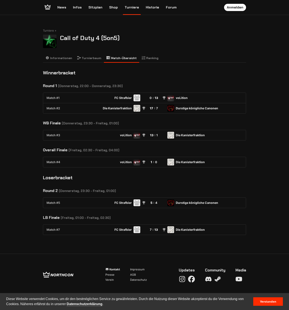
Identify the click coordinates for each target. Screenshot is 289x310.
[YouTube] (239, 279)
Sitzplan (95, 7)
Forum (171, 7)
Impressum (137, 269)
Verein (109, 279)
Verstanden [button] (268, 301)
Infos (77, 7)
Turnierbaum (91, 58)
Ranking (151, 58)
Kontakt (114, 269)
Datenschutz (138, 279)
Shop (113, 7)
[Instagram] (182, 279)
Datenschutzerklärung (84, 304)
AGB (133, 274)
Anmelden (235, 7)
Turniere (132, 7)
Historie (152, 7)
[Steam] (217, 279)
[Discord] (208, 279)
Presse (109, 274)
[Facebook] (191, 279)
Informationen (60, 58)
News (61, 7)
